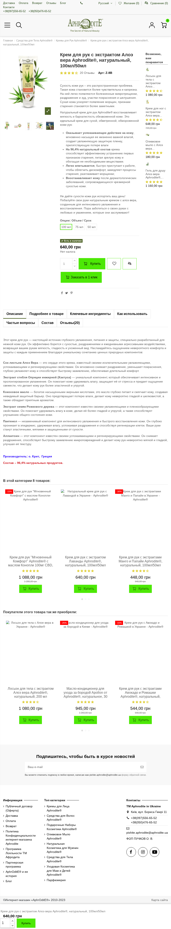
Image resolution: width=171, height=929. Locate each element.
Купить (95, 263)
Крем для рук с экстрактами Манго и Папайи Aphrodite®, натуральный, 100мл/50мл (140, 561)
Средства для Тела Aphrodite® (60, 859)
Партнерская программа (14, 864)
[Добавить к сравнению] (129, 263)
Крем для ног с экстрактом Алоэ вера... (156, 112)
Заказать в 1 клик (83, 277)
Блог (63, 3)
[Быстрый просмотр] (52, 510)
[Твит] (66, 293)
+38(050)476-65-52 (40, 11)
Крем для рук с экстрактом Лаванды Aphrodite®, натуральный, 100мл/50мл (85, 561)
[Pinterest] (71, 293)
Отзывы (51, 3)
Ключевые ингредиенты (90, 314)
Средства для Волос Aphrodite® (61, 818)
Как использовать (132, 314)
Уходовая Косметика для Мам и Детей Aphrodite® (61, 870)
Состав (47, 323)
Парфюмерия (56, 880)
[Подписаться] (142, 767)
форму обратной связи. (133, 775)
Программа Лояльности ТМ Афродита (16, 853)
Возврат (37, 3)
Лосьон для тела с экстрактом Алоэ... (153, 81)
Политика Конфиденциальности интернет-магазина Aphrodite (21, 837)
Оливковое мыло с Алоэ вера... (154, 145)
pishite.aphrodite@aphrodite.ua (147, 832)
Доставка (9, 3)
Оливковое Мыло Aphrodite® (58, 836)
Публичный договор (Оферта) (19, 808)
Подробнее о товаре (46, 314)
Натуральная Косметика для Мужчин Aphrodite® (62, 848)
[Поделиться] (62, 293)
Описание (14, 314)
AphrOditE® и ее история (17, 874)
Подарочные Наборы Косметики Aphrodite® (62, 827)
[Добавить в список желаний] (114, 263)
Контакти (8, 7)
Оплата (23, 3)
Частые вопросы (20, 323)
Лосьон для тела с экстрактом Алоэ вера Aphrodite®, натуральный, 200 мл (31, 692)
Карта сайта (159, 900)
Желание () (131, 3)
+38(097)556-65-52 (14, 11)
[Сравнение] (52, 503)
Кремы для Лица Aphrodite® (58, 808)
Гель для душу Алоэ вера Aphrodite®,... (155, 174)
